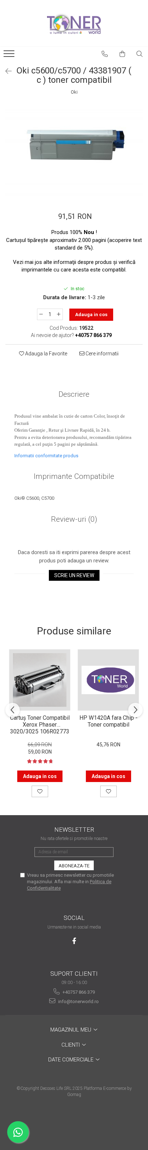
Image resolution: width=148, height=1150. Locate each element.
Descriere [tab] (74, 394)
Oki (74, 92)
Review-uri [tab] (74, 519)
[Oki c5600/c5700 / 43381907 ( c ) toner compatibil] (74, 150)
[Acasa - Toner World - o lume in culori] (74, 23)
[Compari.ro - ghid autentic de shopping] (74, 1122)
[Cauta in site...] (139, 54)
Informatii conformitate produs (46, 455)
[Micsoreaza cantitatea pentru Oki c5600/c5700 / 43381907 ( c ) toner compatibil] (41, 314)
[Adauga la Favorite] (40, 791)
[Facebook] (74, 941)
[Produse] (10, 55)
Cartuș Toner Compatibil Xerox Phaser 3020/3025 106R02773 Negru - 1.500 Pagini (40, 724)
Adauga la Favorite (45, 353)
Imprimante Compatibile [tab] (74, 476)
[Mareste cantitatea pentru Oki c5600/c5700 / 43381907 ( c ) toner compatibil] (59, 314)
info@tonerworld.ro (78, 1001)
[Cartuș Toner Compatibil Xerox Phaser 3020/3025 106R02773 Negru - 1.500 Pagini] (39, 680)
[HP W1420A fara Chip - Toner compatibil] (108, 680)
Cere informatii (101, 353)
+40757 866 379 (78, 992)
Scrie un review (74, 575)
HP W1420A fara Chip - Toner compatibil (108, 721)
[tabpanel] (74, 150)
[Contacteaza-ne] (105, 54)
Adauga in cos (91, 314)
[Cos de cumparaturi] (122, 54)
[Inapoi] (5, 71)
